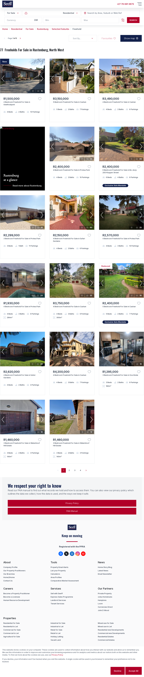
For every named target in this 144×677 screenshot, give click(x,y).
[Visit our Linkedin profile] (72, 553)
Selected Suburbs (60, 29)
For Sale (30, 29)
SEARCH (133, 20)
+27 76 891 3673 (125, 4)
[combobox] (102, 13)
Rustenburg (42, 29)
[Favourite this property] (39, 98)
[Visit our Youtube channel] (83, 553)
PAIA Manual (72, 511)
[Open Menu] (139, 4)
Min (47, 20)
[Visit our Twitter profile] (66, 553)
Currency (11, 20)
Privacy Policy (57, 655)
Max (86, 20)
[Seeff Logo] (7, 4)
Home (5, 29)
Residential (16, 29)
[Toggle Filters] (123, 20)
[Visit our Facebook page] (60, 553)
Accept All (133, 671)
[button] (3, 78)
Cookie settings (99, 671)
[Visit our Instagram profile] (77, 553)
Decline (117, 671)
